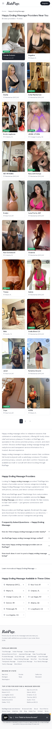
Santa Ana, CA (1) (7, 700)
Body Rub (34, 659)
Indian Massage (17, 651)
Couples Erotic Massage (24, 661)
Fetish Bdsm (18, 664)
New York (5, 674)
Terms (46, 711)
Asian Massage (43, 656)
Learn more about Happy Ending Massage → (19, 568)
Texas (20, 677)
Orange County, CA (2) (9, 697)
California (38, 674)
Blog (25, 711)
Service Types (6, 711)
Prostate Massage (7, 656)
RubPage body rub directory (11, 709)
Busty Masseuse (7, 659)
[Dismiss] (47, 717)
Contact (40, 711)
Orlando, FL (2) (31, 695)
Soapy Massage (29, 651)
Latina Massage (31, 656)
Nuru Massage (43, 659)
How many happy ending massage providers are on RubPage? (22, 545)
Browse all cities (27, 709)
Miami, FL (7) (6, 692)
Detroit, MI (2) (31, 692)
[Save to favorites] (22, 25)
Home (4, 11)
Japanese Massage (25, 654)
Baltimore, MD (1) (32, 702)
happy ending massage (20, 481)
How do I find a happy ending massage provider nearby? (24, 532)
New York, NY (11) (32, 690)
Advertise (15, 711)
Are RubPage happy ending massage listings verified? (22, 538)
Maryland (38, 677)
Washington (5, 679)
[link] (13, 58)
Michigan (5, 677)
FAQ (21, 711)
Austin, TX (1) (31, 700)
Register (45, 3)
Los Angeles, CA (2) (8, 695)
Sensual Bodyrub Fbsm (9, 654)
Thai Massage (6, 651)
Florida (21, 674)
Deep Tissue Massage (39, 654)
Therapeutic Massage (8, 661)
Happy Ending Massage (21, 659)
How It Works (44, 709)
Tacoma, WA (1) (32, 697)
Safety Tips (32, 711)
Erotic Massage (19, 656)
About (36, 709)
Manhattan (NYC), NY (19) (10, 690)
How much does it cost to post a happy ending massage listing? (24, 554)
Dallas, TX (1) (6, 702)
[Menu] (3, 3)
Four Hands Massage (40, 661)
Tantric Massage (7, 664)
